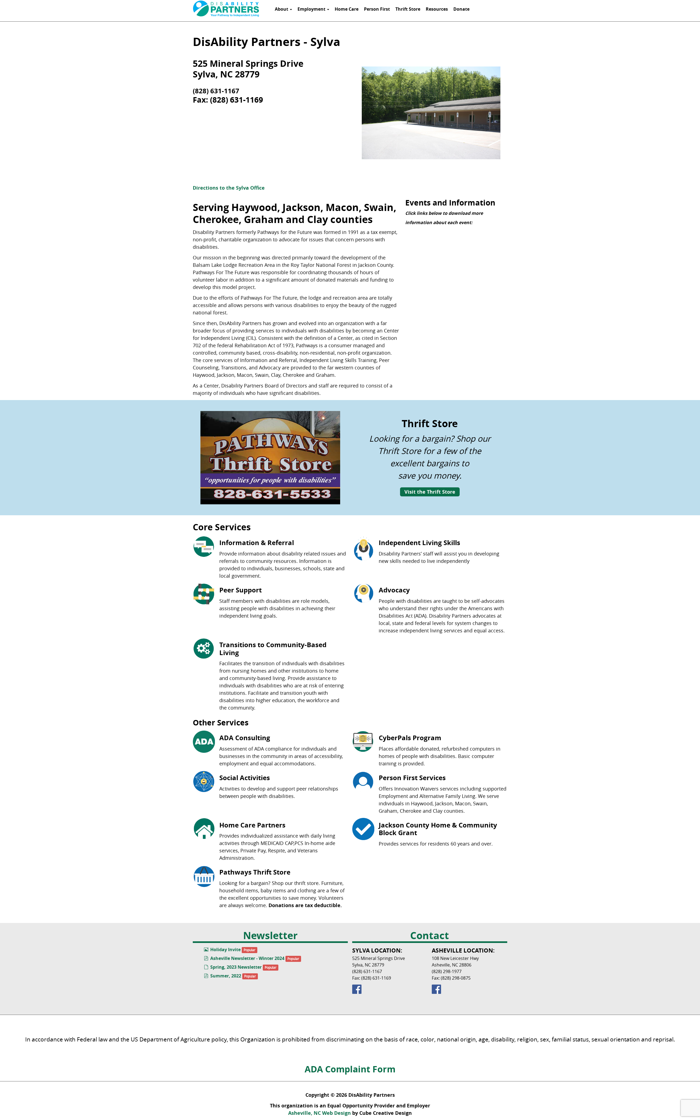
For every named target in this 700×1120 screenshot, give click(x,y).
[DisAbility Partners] (226, 9)
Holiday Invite (225, 950)
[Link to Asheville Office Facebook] (469, 989)
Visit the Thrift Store (429, 491)
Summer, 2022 (225, 976)
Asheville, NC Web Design (319, 1113)
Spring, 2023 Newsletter (236, 967)
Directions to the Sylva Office (229, 187)
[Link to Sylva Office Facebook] (390, 989)
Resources (437, 9)
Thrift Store (407, 9)
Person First (377, 9)
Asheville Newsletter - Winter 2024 (247, 958)
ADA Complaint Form (350, 1069)
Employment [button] (312, 9)
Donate (461, 9)
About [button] (282, 9)
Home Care (346, 9)
